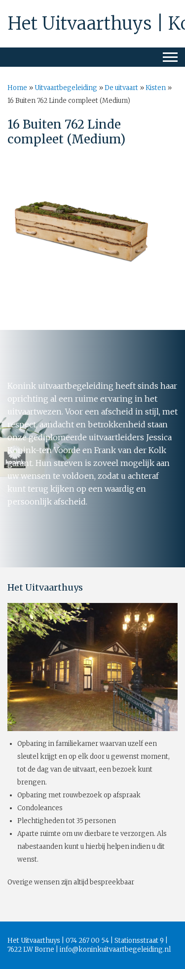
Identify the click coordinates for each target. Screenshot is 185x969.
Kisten (156, 88)
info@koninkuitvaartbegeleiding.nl (115, 949)
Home (17, 88)
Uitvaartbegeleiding (66, 88)
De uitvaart (121, 88)
